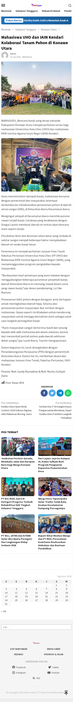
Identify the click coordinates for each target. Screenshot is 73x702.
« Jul (3, 611)
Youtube (55, 672)
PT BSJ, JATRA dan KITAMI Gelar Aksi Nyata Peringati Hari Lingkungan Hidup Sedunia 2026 (16, 540)
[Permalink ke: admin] (4, 55)
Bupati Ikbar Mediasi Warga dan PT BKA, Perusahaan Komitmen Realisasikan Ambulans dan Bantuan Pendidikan (54, 542)
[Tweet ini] (52, 393)
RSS (38, 678)
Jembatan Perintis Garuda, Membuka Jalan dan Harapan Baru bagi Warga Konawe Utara (18, 463)
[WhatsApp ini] (68, 393)
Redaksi (18, 654)
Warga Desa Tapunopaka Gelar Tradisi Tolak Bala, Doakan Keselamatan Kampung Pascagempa (52, 503)
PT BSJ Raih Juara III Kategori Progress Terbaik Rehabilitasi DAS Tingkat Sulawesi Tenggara (17, 503)
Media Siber (53, 649)
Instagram (21, 672)
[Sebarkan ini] (44, 393)
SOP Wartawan (18, 649)
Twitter (55, 667)
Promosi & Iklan (53, 654)
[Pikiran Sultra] (36, 4)
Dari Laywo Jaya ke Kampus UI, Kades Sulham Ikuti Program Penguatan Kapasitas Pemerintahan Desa (54, 465)
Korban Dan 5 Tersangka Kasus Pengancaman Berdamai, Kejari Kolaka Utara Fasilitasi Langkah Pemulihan (55, 410)
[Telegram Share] (60, 393)
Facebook (21, 667)
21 (46, 596)
